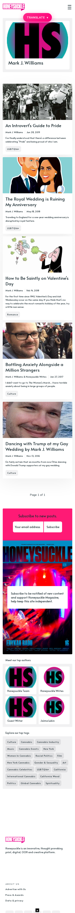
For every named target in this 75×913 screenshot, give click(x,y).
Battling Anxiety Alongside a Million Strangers (34, 367)
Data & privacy (14, 900)
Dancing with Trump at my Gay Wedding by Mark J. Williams (36, 446)
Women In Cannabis (19, 755)
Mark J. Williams (14, 132)
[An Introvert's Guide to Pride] (37, 119)
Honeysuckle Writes (36, 376)
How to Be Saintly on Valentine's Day (37, 281)
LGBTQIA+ (13, 149)
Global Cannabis (31, 783)
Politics (11, 783)
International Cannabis (21, 776)
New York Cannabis (18, 762)
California (60, 769)
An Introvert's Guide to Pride (33, 125)
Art (64, 762)
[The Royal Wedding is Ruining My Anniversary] (37, 195)
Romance (12, 314)
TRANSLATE (37, 17)
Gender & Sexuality (46, 762)
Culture (11, 393)
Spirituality (53, 783)
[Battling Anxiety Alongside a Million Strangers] (37, 361)
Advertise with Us (15, 889)
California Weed (50, 776)
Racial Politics (44, 755)
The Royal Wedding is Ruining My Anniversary (35, 201)
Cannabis (26, 741)
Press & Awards (14, 895)
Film (59, 755)
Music (10, 748)
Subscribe (53, 527)
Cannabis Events (29, 748)
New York (49, 748)
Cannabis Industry (48, 741)
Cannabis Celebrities (19, 769)
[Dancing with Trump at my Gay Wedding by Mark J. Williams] (37, 440)
